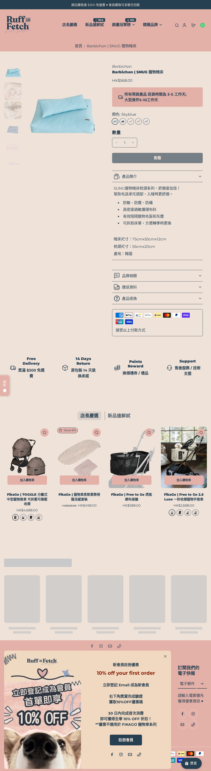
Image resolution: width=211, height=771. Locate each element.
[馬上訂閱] (202, 684)
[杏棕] (195, 513)
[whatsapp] (202, 25)
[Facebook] (91, 646)
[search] (176, 25)
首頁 (78, 46)
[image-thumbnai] (13, 72)
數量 (116, 132)
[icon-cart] (193, 25)
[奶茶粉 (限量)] (39, 517)
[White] (138, 121)
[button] (157, 158)
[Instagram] (101, 646)
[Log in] (184, 25)
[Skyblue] (115, 121)
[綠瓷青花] (23, 517)
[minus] (116, 142)
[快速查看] (44, 432)
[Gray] (146, 121)
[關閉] (165, 656)
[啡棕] (15, 517)
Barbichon (122, 66)
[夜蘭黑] (31, 517)
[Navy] (123, 121)
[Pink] (131, 121)
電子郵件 (187, 684)
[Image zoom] (61, 114)
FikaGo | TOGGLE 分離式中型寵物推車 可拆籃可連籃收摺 (27, 499)
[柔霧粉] (188, 513)
